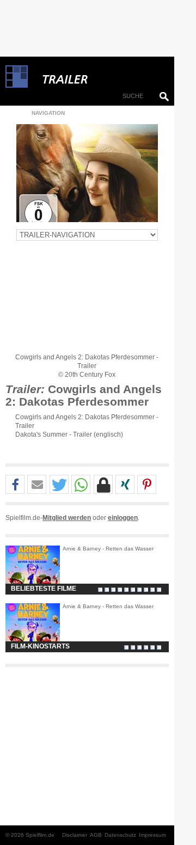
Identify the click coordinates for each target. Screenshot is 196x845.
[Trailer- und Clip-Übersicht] (98, 77)
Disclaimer (74, 835)
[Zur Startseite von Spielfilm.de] (16, 85)
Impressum (152, 835)
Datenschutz (120, 835)
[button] (15, 484)
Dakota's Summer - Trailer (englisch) (69, 434)
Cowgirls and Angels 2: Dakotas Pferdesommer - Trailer (86, 421)
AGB (96, 835)
